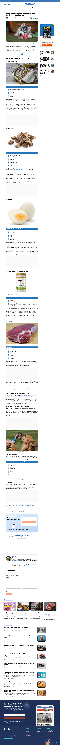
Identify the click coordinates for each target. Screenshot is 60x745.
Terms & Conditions (18, 529)
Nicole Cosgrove (12, 17)
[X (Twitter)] (7, 4)
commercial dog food (10, 381)
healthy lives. (26, 565)
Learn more (41, 9)
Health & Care (17, 7)
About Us (38, 731)
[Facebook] (4, 4)
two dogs (14, 563)
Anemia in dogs (9, 456)
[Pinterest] (9, 4)
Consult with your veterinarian (18, 169)
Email (23, 587)
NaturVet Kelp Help (15, 309)
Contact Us (38, 730)
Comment (8, 577)
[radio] (18, 538)
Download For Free (47, 44)
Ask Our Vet (41, 7)
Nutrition (22, 7)
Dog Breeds (36, 7)
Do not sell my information (51, 732)
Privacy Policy (18, 721)
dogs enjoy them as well (26, 250)
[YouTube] (8, 4)
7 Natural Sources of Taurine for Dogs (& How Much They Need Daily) (21, 505)
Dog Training (27, 7)
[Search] (55, 7)
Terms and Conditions (50, 731)
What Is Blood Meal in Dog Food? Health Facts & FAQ (18, 506)
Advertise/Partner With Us (41, 732)
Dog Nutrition (8, 11)
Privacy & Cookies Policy (25, 529)
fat (36, 383)
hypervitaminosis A (26, 179)
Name (7, 587)
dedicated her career (17, 560)
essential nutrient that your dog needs (28, 395)
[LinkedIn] (36, 18)
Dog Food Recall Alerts (29, 738)
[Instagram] (5, 4)
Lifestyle (32, 7)
